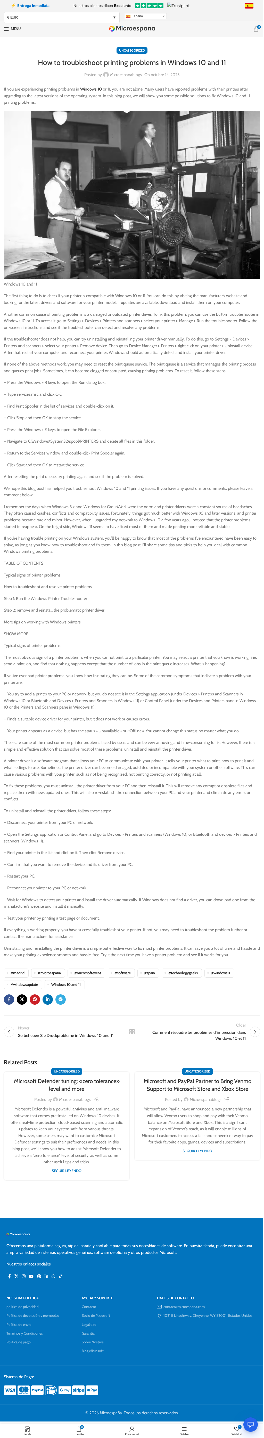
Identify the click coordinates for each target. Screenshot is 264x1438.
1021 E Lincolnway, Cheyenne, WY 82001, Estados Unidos (207, 1315)
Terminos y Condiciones (24, 1333)
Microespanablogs (126, 74)
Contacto (89, 1306)
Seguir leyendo (66, 1170)
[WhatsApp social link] (53, 1277)
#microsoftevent (87, 973)
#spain (149, 973)
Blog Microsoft (93, 1350)
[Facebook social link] (9, 999)
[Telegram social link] (60, 999)
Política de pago (18, 1342)
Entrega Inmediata (30, 5)
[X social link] (22, 999)
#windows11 (220, 973)
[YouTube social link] (31, 1277)
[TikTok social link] (60, 1277)
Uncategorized (132, 50)
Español (137, 16)
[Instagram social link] (23, 1277)
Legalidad (89, 1324)
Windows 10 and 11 (66, 984)
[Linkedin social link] (48, 999)
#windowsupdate (24, 984)
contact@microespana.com (184, 1306)
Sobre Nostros (93, 1342)
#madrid (17, 973)
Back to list (132, 1032)
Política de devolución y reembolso (32, 1315)
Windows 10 (91, 89)
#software (122, 973)
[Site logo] (132, 28)
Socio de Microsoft (96, 1315)
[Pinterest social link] (35, 999)
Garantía (88, 1333)
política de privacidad (22, 1306)
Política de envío (18, 1324)
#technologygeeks (183, 973)
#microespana (49, 973)
